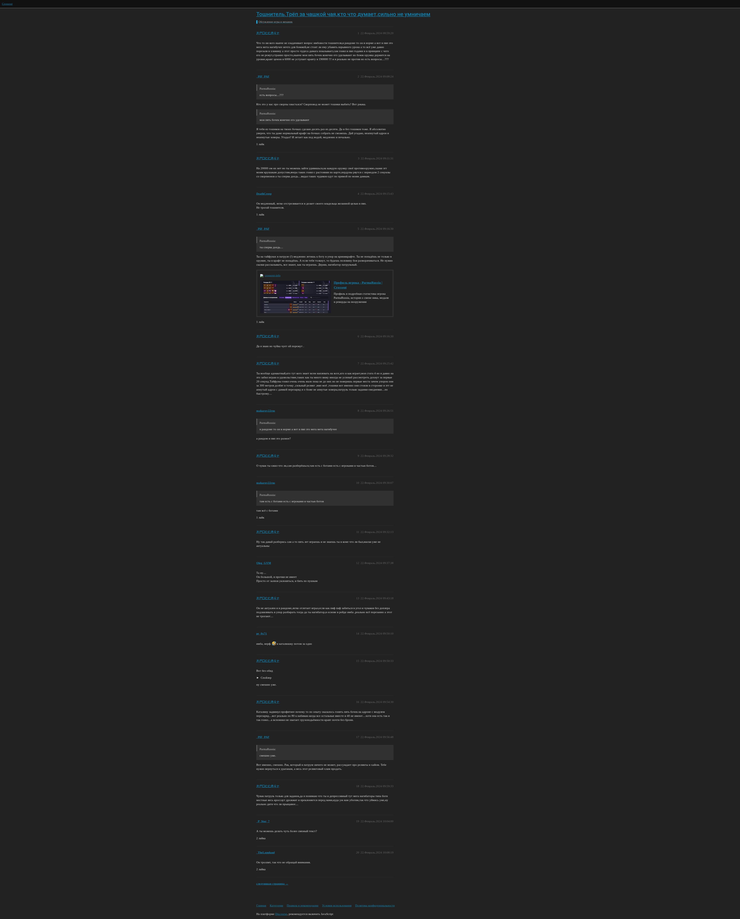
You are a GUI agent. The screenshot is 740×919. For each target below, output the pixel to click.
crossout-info (273, 275)
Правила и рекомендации (302, 905)
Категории (276, 905)
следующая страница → (272, 883)
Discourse (281, 914)
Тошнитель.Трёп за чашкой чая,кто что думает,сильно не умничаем (343, 14)
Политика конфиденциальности (375, 905)
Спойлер (266, 677)
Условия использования (337, 905)
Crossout (7, 3)
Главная (261, 905)
